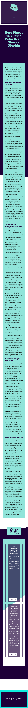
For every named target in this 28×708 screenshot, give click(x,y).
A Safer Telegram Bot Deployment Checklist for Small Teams (14, 550)
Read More (13, 599)
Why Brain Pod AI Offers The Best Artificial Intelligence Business (14, 611)
